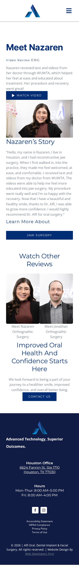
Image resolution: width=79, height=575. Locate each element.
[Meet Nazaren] (23, 299)
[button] (9, 306)
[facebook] (35, 510)
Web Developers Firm (39, 554)
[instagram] (44, 510)
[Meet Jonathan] (56, 299)
